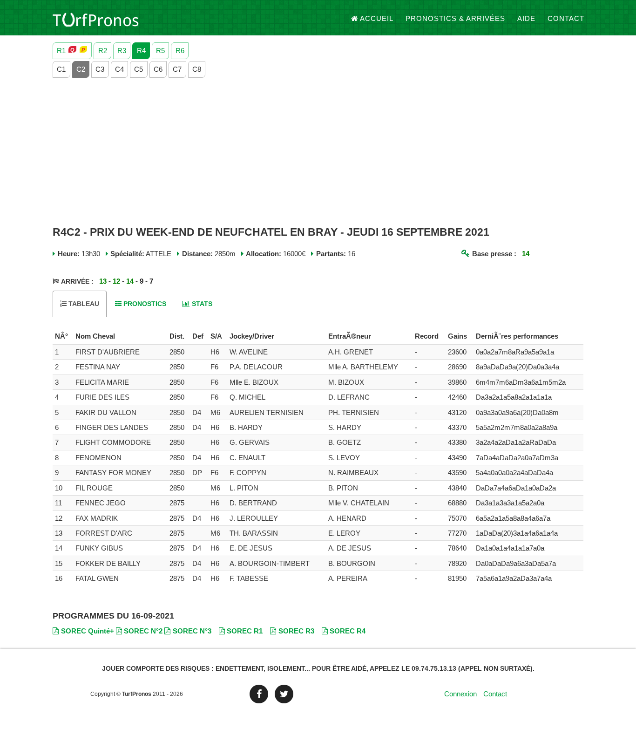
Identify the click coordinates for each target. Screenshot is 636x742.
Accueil (376, 18)
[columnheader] (63, 336)
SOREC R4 (347, 631)
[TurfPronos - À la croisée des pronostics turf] (96, 18)
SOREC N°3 (192, 631)
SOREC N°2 (143, 631)
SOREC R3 (296, 631)
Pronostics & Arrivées (455, 18)
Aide (526, 18)
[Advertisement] (318, 152)
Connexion (460, 694)
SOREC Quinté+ (87, 631)
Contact (566, 18)
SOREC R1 (245, 631)
